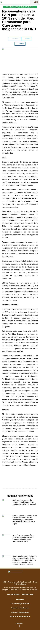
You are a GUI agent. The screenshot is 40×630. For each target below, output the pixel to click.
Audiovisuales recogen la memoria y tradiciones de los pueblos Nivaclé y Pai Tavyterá (24, 502)
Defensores (20, 599)
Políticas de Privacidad (13, 594)
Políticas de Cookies (27, 594)
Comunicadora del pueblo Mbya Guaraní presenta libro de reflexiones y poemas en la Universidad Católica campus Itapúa (24, 520)
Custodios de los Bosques (20, 608)
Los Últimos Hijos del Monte (20, 603)
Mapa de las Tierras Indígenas (20, 616)
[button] (34, 2)
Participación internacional (19, 7)
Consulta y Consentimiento (20, 612)
